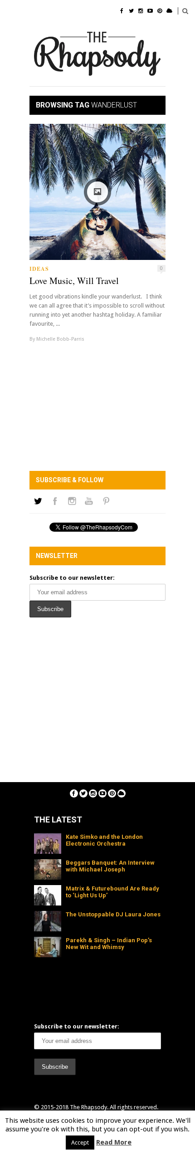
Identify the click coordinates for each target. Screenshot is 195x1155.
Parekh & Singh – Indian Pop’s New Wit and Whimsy (109, 943)
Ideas (39, 269)
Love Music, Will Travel (74, 281)
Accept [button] (80, 1142)
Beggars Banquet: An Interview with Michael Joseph (110, 866)
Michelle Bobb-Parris (60, 339)
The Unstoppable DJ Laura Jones (113, 914)
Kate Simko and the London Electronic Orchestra (104, 840)
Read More (114, 1142)
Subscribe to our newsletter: (72, 577)
